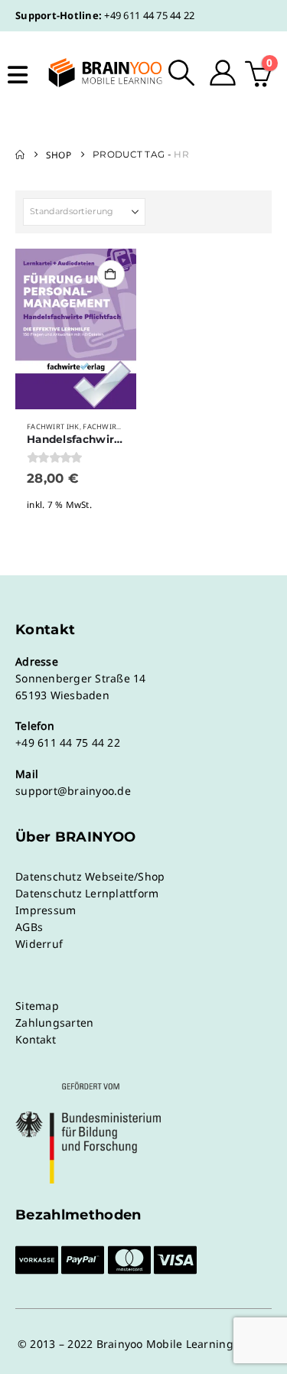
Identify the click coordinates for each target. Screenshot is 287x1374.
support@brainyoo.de (73, 790)
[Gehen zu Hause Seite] (19, 154)
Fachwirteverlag (118, 426)
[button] (181, 73)
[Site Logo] (95, 73)
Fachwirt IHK (53, 426)
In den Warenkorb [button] (111, 274)
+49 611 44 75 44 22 (149, 15)
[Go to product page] (75, 329)
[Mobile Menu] (18, 74)
